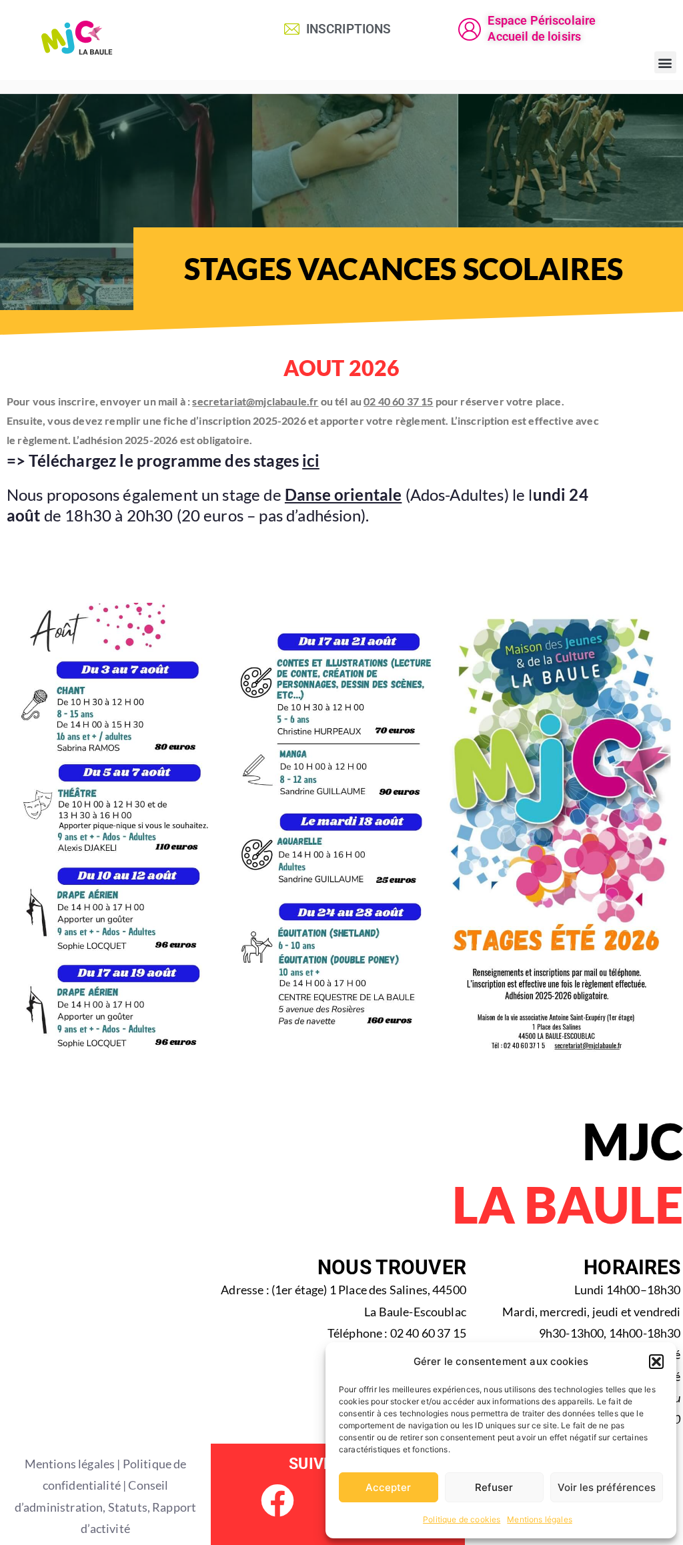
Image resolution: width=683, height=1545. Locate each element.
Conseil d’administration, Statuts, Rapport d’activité (105, 1507)
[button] (656, 1361)
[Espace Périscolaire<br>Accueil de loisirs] (469, 29)
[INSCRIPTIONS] (291, 29)
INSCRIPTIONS (349, 29)
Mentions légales (539, 1519)
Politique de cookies (461, 1519)
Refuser (494, 1487)
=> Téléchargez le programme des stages (163, 460)
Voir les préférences (607, 1487)
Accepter (388, 1487)
